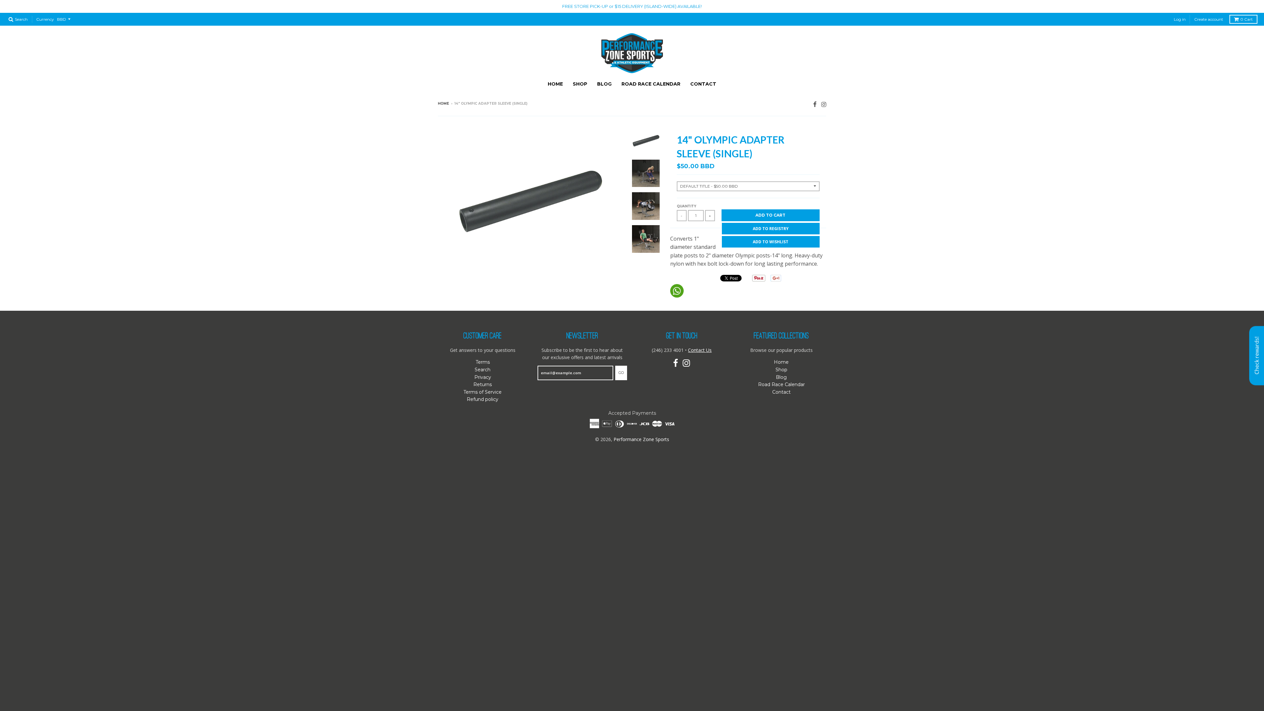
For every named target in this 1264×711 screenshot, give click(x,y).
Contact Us (700, 350)
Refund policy (482, 399)
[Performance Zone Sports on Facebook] (815, 104)
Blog (604, 84)
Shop (580, 84)
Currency (45, 19)
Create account (1208, 19)
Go (621, 372)
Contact (703, 84)
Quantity (686, 206)
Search (482, 370)
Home (555, 84)
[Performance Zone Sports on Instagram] (823, 104)
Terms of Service (482, 392)
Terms (483, 362)
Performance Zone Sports (641, 439)
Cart (1246, 19)
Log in (1180, 19)
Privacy (482, 377)
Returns (482, 384)
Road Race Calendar (650, 84)
